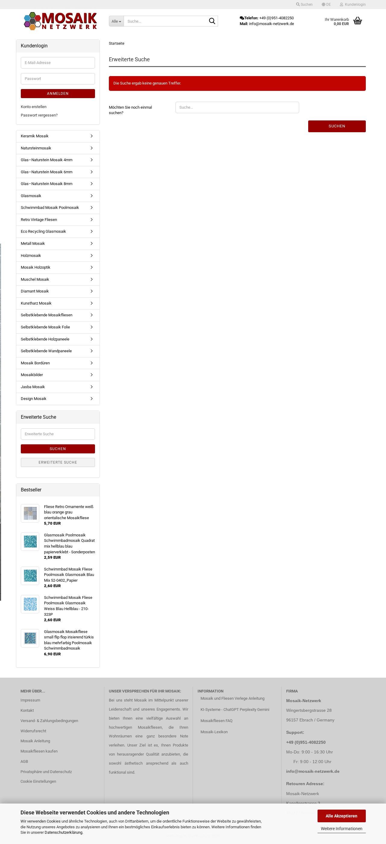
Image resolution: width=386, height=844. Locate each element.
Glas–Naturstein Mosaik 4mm (46, 160)
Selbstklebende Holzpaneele (45, 339)
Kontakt (27, 710)
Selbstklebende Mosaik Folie (45, 327)
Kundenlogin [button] (354, 4)
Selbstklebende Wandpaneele (46, 351)
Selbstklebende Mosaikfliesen (46, 315)
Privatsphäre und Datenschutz (46, 771)
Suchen (337, 126)
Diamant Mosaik (35, 291)
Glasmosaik (31, 195)
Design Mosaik (33, 398)
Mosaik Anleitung (35, 741)
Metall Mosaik (33, 243)
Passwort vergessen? (39, 115)
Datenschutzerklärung (63, 832)
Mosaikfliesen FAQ (217, 720)
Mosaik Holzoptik (35, 267)
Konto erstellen (33, 106)
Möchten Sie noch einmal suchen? (130, 110)
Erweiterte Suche (58, 462)
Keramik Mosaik (35, 136)
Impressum (30, 700)
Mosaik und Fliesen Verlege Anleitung (232, 698)
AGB (24, 761)
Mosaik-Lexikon (214, 732)
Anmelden (58, 93)
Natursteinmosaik (36, 148)
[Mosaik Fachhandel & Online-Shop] (60, 21)
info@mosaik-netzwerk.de (313, 771)
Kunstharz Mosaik (36, 303)
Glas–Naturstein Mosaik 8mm (46, 183)
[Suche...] (212, 21)
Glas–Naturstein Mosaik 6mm (46, 172)
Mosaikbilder (32, 374)
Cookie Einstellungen (38, 781)
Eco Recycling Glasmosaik (43, 231)
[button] (326, 4)
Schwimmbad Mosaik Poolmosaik (50, 207)
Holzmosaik (31, 255)
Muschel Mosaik (35, 279)
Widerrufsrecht (33, 731)
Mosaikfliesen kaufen (39, 751)
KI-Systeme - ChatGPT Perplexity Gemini (235, 709)
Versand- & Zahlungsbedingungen (49, 720)
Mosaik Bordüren (35, 363)
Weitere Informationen (341, 828)
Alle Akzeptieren (341, 816)
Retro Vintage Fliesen (39, 219)
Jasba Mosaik (33, 387)
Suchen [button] (306, 4)
